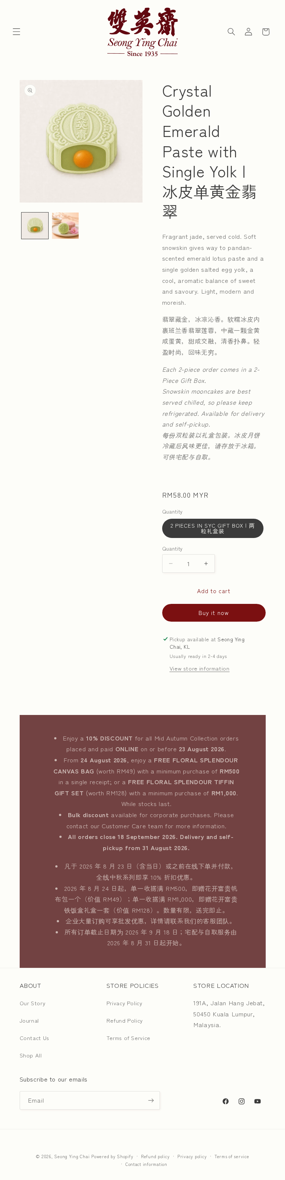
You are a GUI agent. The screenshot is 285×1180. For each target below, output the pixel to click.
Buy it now (214, 612)
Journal (29, 1020)
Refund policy (155, 1156)
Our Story (33, 1003)
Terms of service (231, 1156)
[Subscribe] (150, 1100)
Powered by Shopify (112, 1156)
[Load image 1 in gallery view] (35, 226)
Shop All (31, 1055)
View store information (200, 668)
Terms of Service (128, 1038)
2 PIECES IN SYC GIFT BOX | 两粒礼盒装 (213, 528)
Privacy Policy (124, 1003)
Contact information (146, 1164)
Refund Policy (125, 1020)
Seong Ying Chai (71, 1156)
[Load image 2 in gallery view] (65, 226)
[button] (16, 31)
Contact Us (34, 1038)
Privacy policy (192, 1156)
